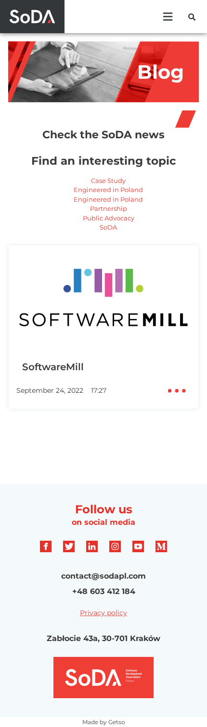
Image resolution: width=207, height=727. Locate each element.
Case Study (108, 180)
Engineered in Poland (108, 190)
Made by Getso (103, 722)
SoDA (108, 227)
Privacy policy (103, 612)
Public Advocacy (108, 218)
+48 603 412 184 (103, 591)
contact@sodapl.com (103, 576)
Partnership (108, 208)
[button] (167, 16)
